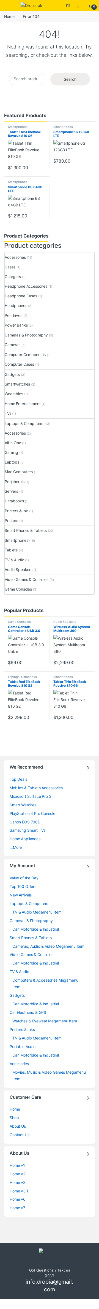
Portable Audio (22, 1046)
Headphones (16, 305)
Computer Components (25, 354)
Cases (10, 267)
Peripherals (14, 481)
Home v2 (17, 1173)
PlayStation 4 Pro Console (32, 813)
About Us (18, 1126)
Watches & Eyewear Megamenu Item (44, 1021)
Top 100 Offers (23, 886)
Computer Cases (19, 364)
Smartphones (17, 127)
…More (16, 847)
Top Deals (18, 779)
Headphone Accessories (26, 286)
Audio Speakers (18, 569)
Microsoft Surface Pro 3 (30, 796)
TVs (8, 413)
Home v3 (18, 1182)
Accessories (15, 257)
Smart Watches (23, 804)
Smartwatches (17, 384)
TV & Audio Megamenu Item (37, 912)
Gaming (11, 452)
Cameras (12, 344)
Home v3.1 (19, 1191)
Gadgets (12, 374)
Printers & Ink (16, 510)
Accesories (19, 1063)
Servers (11, 491)
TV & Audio (14, 559)
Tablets (11, 550)
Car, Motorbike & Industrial (35, 929)
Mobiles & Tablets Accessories (36, 787)
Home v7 (17, 1207)
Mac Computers (19, 471)
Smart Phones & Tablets (26, 530)
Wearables (14, 393)
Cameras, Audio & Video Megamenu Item (48, 946)
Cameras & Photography (26, 335)
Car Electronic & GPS (28, 1012)
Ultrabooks (14, 501)
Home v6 (18, 1199)
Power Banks (16, 325)
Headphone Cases (21, 295)
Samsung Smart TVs (27, 830)
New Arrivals (21, 895)
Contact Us (19, 1134)
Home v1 (17, 1165)
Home (9, 16)
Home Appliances (25, 838)
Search (69, 5)
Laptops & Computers (24, 423)
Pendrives (13, 315)
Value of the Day (24, 878)
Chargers (13, 276)
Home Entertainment (22, 403)
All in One (13, 442)
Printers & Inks (22, 1029)
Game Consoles (18, 589)
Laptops (12, 462)
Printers (11, 520)
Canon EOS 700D (25, 822)
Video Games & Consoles (26, 579)
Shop (14, 1117)
